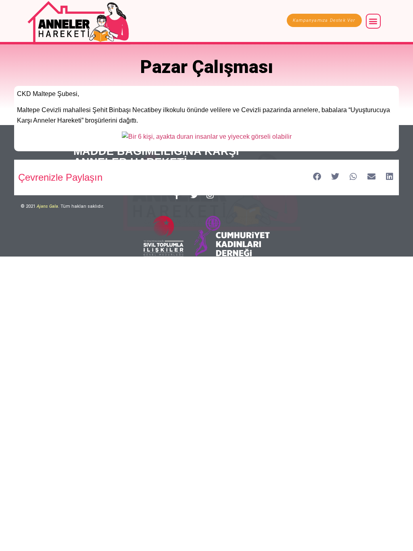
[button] (373, 21)
